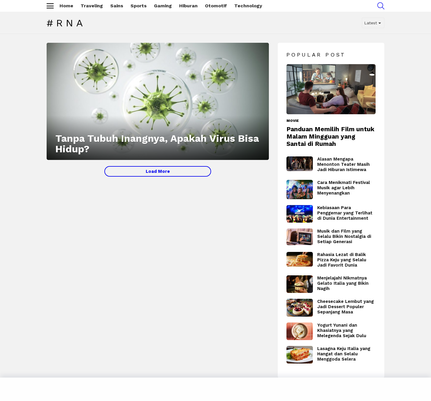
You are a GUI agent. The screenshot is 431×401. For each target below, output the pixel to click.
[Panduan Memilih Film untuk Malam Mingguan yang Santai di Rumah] (331, 89)
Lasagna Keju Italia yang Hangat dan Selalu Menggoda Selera (343, 354)
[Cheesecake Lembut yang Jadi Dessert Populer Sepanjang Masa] (299, 308)
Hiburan (188, 5)
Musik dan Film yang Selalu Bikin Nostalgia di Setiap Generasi (344, 236)
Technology (248, 5)
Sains (116, 5)
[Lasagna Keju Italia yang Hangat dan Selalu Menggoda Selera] (299, 355)
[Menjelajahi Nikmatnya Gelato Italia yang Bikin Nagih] (299, 284)
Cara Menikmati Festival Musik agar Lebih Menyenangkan (343, 188)
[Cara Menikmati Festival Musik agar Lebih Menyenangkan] (299, 189)
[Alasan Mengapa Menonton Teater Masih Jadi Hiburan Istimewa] (299, 163)
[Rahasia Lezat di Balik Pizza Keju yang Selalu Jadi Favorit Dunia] (299, 259)
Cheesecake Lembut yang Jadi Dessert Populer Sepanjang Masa (345, 307)
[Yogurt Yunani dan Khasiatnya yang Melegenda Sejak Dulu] (299, 331)
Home (66, 5)
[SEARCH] (380, 6)
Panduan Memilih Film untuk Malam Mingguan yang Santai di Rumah (330, 136)
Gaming (163, 5)
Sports (138, 5)
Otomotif (216, 5)
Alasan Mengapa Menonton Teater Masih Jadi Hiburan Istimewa (343, 164)
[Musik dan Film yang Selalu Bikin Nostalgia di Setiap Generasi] (299, 236)
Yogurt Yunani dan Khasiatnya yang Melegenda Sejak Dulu (341, 330)
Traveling (92, 5)
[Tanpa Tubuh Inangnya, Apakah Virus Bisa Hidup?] (158, 101)
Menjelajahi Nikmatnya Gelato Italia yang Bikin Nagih (343, 283)
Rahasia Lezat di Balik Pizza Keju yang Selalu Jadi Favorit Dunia (341, 260)
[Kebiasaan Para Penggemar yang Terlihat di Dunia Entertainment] (299, 214)
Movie (292, 121)
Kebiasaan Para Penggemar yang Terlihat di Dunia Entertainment (344, 213)
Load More (158, 171)
